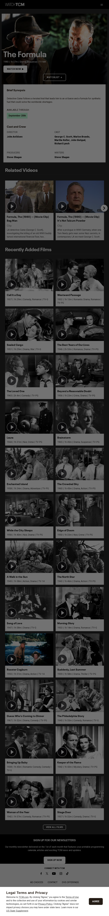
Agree (95, 901)
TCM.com (24, 897)
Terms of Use (72, 897)
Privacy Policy (45, 904)
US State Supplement (17, 911)
